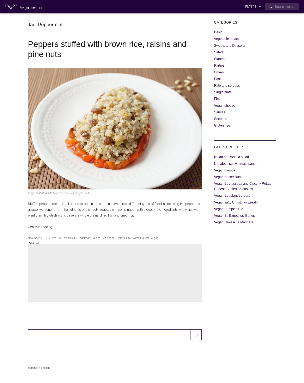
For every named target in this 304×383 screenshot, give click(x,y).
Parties (219, 65)
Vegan (154, 237)
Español (33, 367)
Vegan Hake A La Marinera (233, 222)
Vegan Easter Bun (227, 177)
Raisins (96, 237)
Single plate (223, 92)
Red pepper (108, 237)
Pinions (120, 237)
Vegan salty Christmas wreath (236, 202)
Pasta (218, 79)
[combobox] (281, 7)
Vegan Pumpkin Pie (228, 209)
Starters (219, 59)
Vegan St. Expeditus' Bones (234, 215)
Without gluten (141, 237)
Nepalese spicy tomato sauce (235, 163)
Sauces (219, 112)
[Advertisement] (115, 274)
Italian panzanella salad (231, 157)
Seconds (220, 119)
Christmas (84, 237)
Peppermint (70, 237)
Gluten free (222, 125)
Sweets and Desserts (229, 45)
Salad (218, 52)
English (45, 367)
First (53, 237)
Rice (59, 237)
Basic (218, 32)
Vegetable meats (226, 39)
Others (219, 72)
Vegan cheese (224, 105)
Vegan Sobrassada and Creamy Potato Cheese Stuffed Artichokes (242, 186)
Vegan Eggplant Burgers (232, 195)
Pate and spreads (227, 85)
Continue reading (40, 227)
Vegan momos (224, 170)
